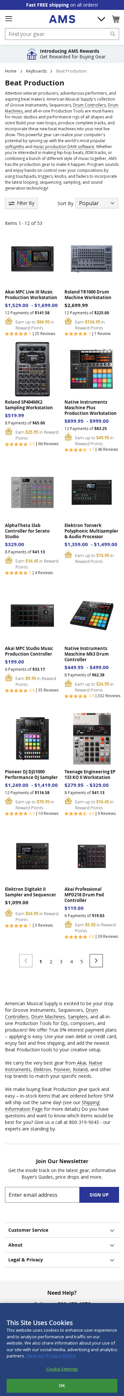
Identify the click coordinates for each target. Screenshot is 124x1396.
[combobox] (62, 34)
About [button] (15, 1245)
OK (62, 1385)
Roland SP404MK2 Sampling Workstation (29, 405)
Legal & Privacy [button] (25, 1259)
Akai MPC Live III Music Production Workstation (31, 294)
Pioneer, (62, 1069)
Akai (81, 1063)
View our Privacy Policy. (50, 1356)
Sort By (65, 203)
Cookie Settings (62, 1369)
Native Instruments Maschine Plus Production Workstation (90, 407)
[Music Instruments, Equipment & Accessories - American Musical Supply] (62, 19)
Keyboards (36, 71)
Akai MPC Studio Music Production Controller (29, 651)
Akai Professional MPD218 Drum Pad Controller (84, 894)
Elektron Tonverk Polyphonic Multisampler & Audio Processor (91, 531)
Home (11, 71)
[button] (115, 19)
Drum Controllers (89, 105)
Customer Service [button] (28, 1230)
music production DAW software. (64, 146)
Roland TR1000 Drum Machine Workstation (87, 294)
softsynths (14, 146)
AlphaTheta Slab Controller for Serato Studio (27, 531)
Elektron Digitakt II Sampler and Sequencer (30, 892)
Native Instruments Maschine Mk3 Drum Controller (86, 654)
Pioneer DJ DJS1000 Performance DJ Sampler (31, 774)
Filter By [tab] (25, 203)
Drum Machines (48, 1016)
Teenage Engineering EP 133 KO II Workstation (89, 774)
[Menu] (9, 19)
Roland (80, 1069)
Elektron (42, 1069)
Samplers (78, 1016)
